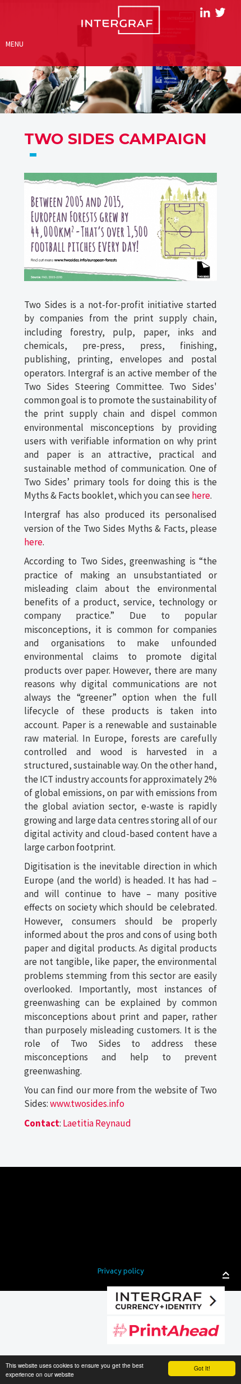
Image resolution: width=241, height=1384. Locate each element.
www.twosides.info (87, 1103)
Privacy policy (121, 1272)
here (201, 495)
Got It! (202, 1368)
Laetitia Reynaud (97, 1123)
